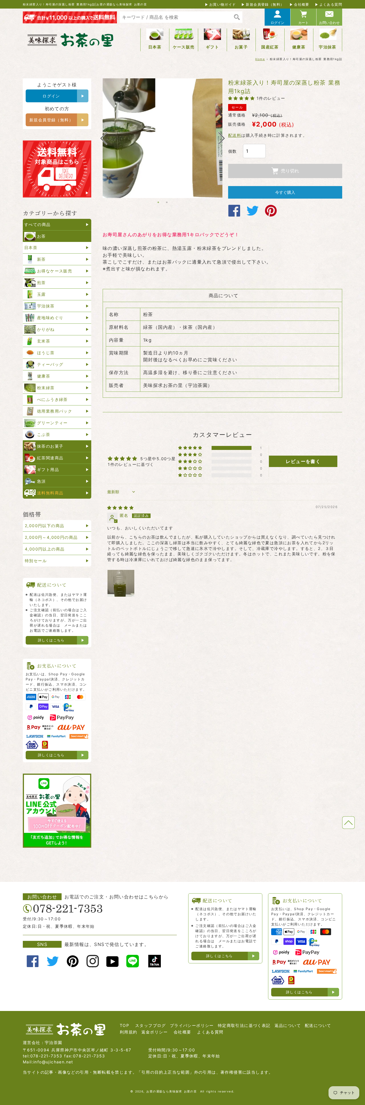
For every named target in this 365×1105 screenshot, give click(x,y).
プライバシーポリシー (192, 1025)
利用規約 (128, 1031)
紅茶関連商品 (50, 457)
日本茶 (154, 46)
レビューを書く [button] (303, 461)
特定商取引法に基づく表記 (244, 1025)
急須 (41, 481)
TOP (124, 1025)
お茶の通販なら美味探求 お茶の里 (171, 1091)
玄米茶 (43, 341)
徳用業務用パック (54, 411)
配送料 (234, 135)
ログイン (277, 23)
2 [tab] (167, 202)
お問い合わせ (329, 23)
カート (303, 23)
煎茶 (41, 282)
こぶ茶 (43, 434)
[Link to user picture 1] (121, 583)
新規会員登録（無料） (265, 4)
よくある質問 (330, 4)
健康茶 (298, 46)
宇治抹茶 (327, 46)
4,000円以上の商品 (44, 549)
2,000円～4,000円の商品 (51, 537)
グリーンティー (52, 422)
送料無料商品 (50, 492)
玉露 (41, 294)
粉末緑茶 (46, 387)
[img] (120, 507)
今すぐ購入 (285, 192)
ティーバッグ (50, 364)
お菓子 (241, 46)
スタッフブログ (150, 1025)
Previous (103, 138)
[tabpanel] (162, 138)
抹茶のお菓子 (50, 446)
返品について (288, 1025)
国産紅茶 (270, 46)
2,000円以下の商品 (44, 525)
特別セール (36, 560)
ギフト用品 (48, 469)
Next (221, 138)
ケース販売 (184, 46)
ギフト (212, 46)
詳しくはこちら (51, 640)
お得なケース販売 (54, 270)
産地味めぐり (50, 317)
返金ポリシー (154, 1031)
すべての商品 (37, 224)
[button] (242, 98)
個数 (232, 151)
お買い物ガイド (222, 4)
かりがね (46, 329)
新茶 (41, 259)
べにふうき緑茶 (52, 399)
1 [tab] (158, 202)
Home (260, 59)
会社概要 (301, 4)
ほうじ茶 (46, 352)
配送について (318, 1025)
